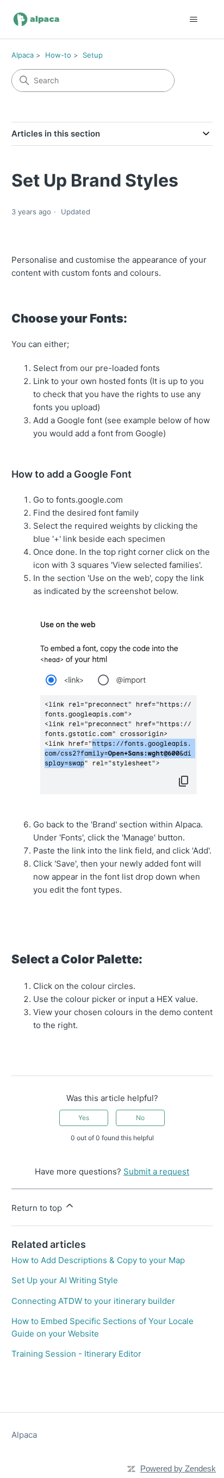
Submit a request (156, 1171)
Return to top (37, 1208)
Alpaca (22, 55)
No (140, 1118)
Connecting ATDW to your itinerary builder (93, 1301)
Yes (83, 1118)
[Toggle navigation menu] (193, 19)
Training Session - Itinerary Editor (76, 1354)
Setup (93, 55)
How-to (58, 55)
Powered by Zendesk (178, 1468)
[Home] (36, 19)
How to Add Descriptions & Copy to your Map (98, 1260)
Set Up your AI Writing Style (64, 1280)
